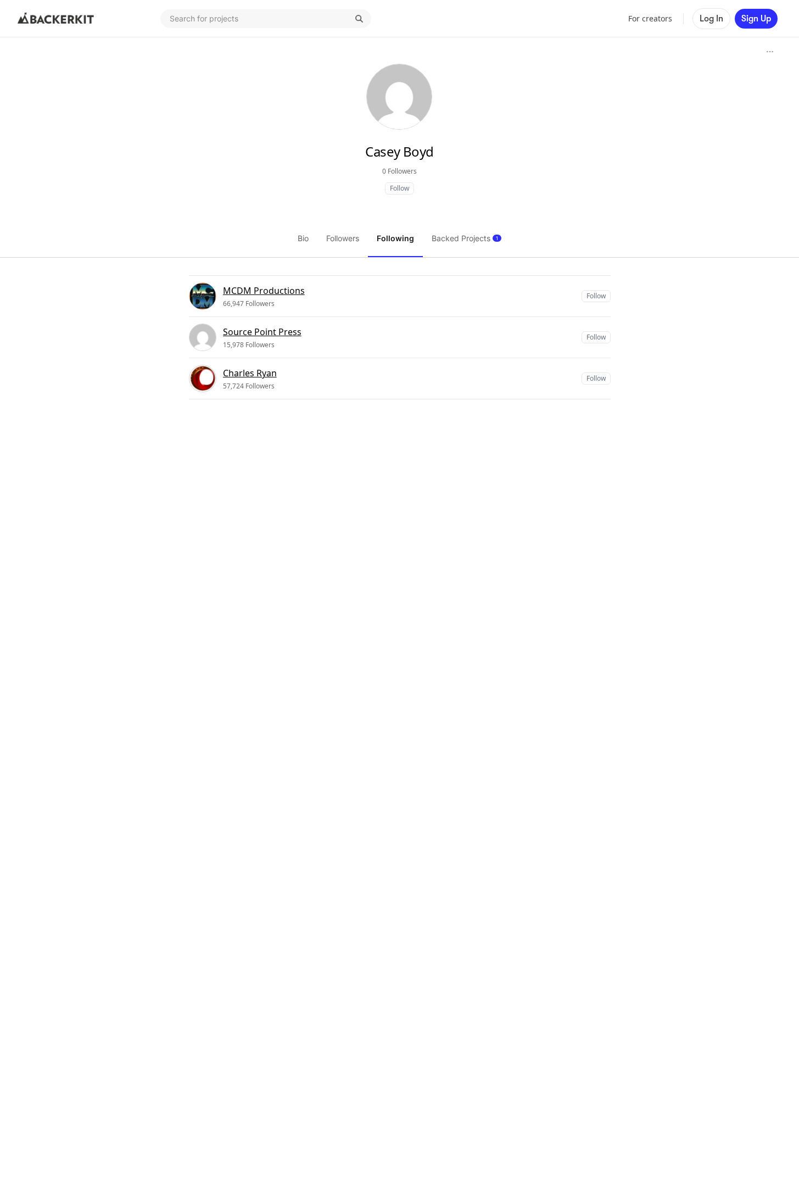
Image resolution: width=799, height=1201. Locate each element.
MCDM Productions (264, 291)
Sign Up (756, 19)
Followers (342, 238)
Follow (399, 188)
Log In (711, 19)
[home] (56, 18)
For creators (650, 18)
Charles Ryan (250, 373)
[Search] (359, 18)
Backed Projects (465, 238)
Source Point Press (262, 332)
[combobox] (265, 18)
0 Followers (399, 171)
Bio (303, 238)
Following (395, 238)
